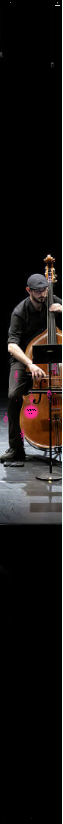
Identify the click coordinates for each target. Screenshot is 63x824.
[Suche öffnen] (11, 3)
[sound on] (31, 412)
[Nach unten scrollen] (31, 817)
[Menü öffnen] (3, 3)
